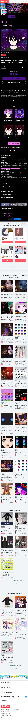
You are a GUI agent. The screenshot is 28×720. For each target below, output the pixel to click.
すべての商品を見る (14, 143)
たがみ (6, 238)
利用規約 (7, 709)
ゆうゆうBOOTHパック (15, 168)
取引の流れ (5, 183)
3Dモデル (3, 52)
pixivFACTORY (4, 177)
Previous (2, 40)
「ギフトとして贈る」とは (9, 150)
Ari (19, 256)
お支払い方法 (6, 186)
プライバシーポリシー (6, 194)
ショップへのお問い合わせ (7, 197)
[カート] (8, 57)
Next (25, 40)
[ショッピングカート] (23, 1)
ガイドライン (3, 711)
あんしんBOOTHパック (5, 168)
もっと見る (14, 265)
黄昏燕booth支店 (9, 256)
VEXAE (9, 13)
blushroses (21, 238)
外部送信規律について (5, 713)
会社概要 (3, 709)
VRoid (9, 52)
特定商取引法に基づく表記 (7, 191)
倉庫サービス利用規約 (14, 709)
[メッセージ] (10, 25)
